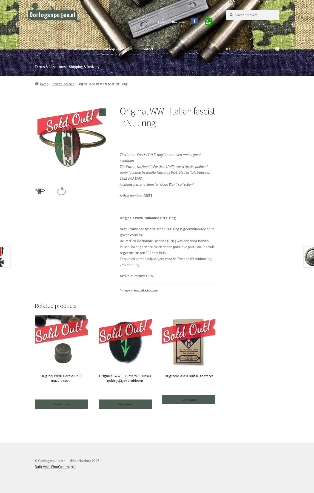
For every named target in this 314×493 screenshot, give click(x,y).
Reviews (178, 22)
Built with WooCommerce (55, 466)
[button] (102, 112)
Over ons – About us (80, 49)
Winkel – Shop (46, 49)
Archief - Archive (63, 84)
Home (44, 84)
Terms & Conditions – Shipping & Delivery (67, 66)
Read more (61, 404)
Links (162, 22)
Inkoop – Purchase (118, 49)
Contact (147, 49)
